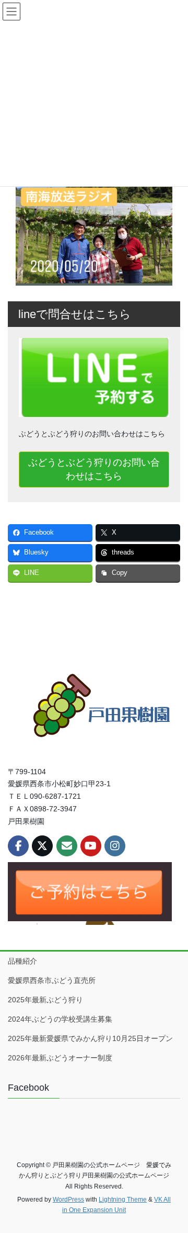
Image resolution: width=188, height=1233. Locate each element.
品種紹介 (22, 961)
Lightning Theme (123, 1199)
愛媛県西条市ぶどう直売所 (52, 980)
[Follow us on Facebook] (18, 845)
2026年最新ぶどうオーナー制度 (60, 1058)
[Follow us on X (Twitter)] (42, 845)
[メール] (66, 845)
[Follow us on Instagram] (114, 845)
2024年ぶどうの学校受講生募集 (60, 1019)
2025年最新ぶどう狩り (49, 1000)
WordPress (68, 1199)
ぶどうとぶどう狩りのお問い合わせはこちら (94, 469)
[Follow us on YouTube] (90, 845)
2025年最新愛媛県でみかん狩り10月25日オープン (90, 1038)
